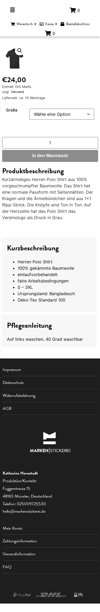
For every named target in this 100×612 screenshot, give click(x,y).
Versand (17, 92)
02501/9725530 (31, 504)
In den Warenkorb (50, 155)
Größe (11, 110)
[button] (20, 50)
